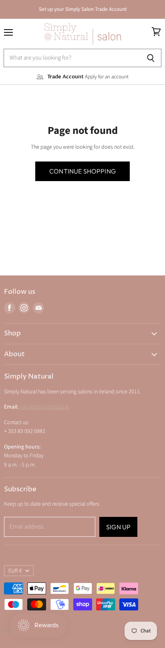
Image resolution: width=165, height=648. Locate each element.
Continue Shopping (82, 171)
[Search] (150, 58)
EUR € (15, 571)
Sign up (118, 527)
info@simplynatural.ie (44, 407)
